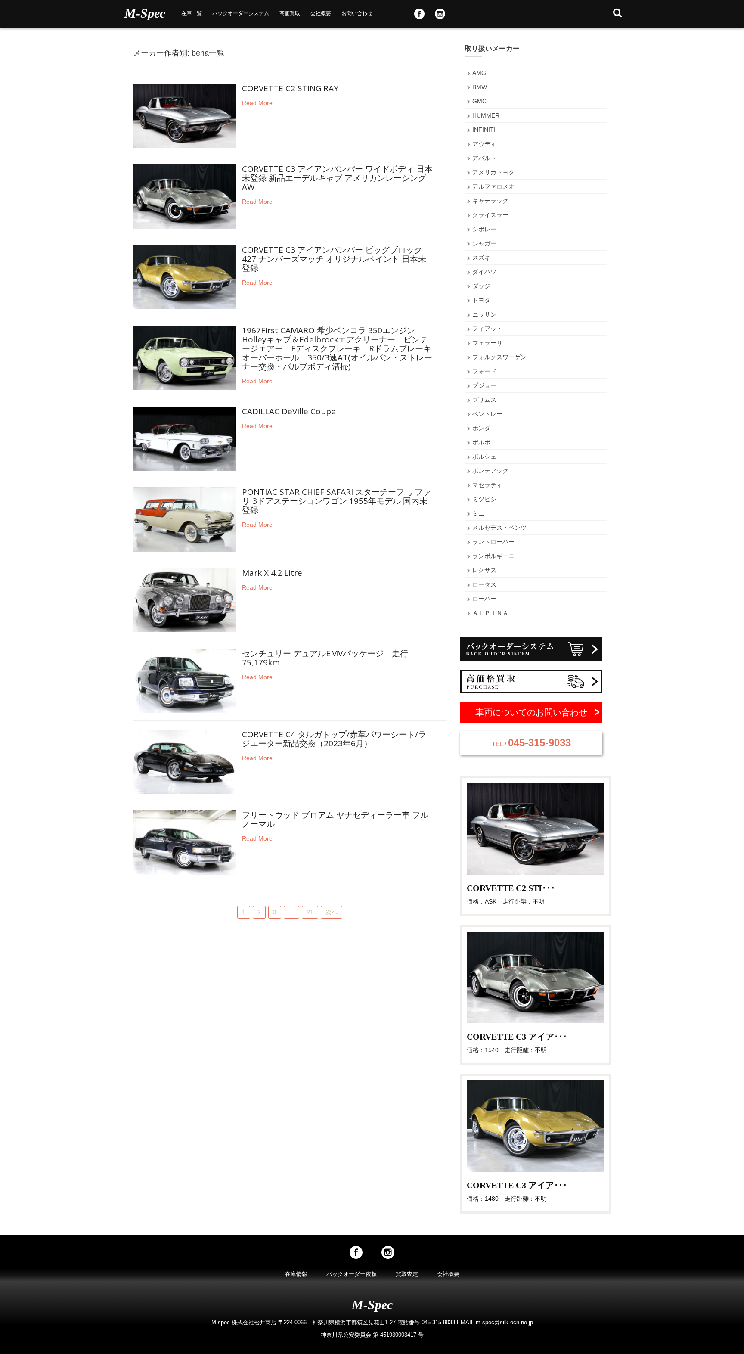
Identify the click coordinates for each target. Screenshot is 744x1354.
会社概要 (320, 13)
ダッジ (481, 286)
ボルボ (481, 442)
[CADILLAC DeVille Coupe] (184, 438)
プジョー (484, 385)
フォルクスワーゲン (499, 357)
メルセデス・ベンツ (499, 527)
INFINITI (484, 129)
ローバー (484, 598)
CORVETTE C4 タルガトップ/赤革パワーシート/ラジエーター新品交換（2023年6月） (334, 739)
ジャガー (484, 243)
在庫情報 (296, 1274)
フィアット (487, 328)
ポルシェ (484, 456)
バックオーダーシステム (240, 13)
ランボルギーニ (493, 556)
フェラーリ (487, 342)
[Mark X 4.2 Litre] (184, 599)
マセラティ (487, 484)
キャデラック (490, 200)
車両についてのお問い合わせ (531, 712)
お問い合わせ (356, 13)
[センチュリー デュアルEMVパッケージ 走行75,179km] (184, 680)
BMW (479, 87)
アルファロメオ (493, 186)
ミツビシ (484, 499)
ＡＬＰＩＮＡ (490, 612)
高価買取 (289, 13)
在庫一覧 (191, 13)
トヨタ (481, 300)
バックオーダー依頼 (351, 1274)
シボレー (484, 229)
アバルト (484, 158)
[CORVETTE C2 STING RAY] (184, 115)
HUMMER (485, 115)
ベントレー (487, 413)
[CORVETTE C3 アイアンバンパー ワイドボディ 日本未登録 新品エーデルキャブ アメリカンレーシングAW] (184, 196)
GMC (479, 101)
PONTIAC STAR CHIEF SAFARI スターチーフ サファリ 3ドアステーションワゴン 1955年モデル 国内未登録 (336, 502)
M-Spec (144, 13)
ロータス (484, 584)
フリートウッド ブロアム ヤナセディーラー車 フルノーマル (335, 820)
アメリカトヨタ (493, 172)
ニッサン (484, 314)
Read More (257, 102)
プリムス (484, 399)
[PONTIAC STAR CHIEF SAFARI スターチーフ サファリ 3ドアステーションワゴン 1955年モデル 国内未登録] (184, 519)
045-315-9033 (531, 742)
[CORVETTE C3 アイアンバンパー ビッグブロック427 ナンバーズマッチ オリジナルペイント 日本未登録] (184, 276)
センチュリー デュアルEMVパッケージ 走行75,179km (325, 658)
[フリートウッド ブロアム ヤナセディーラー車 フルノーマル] (184, 841)
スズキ (481, 257)
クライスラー (490, 214)
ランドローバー (493, 541)
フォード (484, 371)
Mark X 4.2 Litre (272, 573)
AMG (479, 72)
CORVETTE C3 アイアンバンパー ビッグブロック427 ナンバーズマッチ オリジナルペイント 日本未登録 (334, 259)
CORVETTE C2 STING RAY (290, 89)
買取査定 (407, 1274)
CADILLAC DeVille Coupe (289, 412)
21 (310, 912)
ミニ (478, 513)
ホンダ (481, 428)
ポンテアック (490, 470)
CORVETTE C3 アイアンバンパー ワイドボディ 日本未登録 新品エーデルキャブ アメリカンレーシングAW (337, 179)
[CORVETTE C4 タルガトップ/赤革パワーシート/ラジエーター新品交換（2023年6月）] (184, 761)
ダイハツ (484, 271)
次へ (332, 912)
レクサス (484, 570)
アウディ (484, 143)
